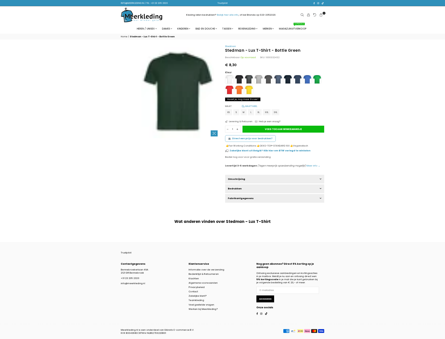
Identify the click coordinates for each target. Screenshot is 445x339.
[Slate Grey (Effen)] (268, 80)
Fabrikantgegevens (241, 198)
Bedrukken (235, 188)
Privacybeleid (197, 287)
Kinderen (182, 28)
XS (228, 112)
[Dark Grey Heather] (249, 80)
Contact (193, 291)
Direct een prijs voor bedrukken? (250, 138)
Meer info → (313, 165)
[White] (229, 80)
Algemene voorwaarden (203, 282)
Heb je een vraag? (269, 121)
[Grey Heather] (258, 80)
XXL (266, 112)
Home (124, 36)
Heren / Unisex (146, 28)
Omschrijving (236, 179)
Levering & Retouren (240, 121)
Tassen (226, 28)
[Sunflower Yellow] (249, 90)
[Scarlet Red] (229, 90)
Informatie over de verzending (206, 269)
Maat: (241, 106)
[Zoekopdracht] (302, 15)
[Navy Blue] (297, 80)
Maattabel (251, 106)
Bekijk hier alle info (227, 14)
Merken (267, 28)
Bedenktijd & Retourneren (204, 274)
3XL (275, 112)
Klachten (194, 278)
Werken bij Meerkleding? (203, 309)
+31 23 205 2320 (130, 278)
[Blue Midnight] (288, 80)
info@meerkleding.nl (133, 283)
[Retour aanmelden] (315, 15)
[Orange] (239, 90)
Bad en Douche (205, 28)
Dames (166, 28)
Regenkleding (247, 28)
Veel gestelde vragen (201, 304)
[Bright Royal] (307, 80)
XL (258, 112)
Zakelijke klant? (198, 296)
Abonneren (265, 299)
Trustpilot (222, 3)
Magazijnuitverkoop (292, 27)
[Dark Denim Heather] (278, 80)
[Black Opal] (239, 80)
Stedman (230, 46)
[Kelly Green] (317, 80)
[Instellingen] (308, 15)
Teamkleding (196, 300)
